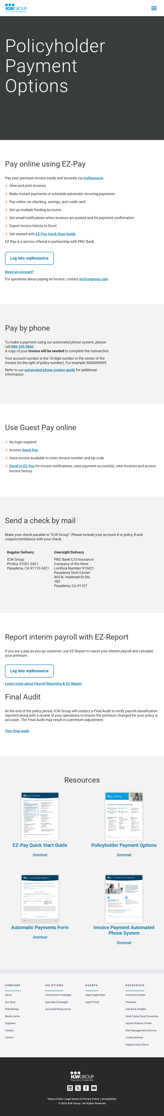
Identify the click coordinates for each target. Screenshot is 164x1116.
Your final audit (17, 731)
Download (40, 855)
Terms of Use (55, 1099)
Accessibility (109, 1099)
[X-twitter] (78, 1088)
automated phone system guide (49, 370)
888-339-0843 (22, 346)
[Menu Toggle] (154, 8)
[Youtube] (94, 1088)
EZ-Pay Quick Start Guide (56, 234)
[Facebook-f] (86, 1088)
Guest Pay (30, 450)
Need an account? (19, 272)
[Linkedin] (70, 1088)
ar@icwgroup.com (93, 279)
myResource (93, 178)
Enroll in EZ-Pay (22, 466)
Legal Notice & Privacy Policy (82, 1099)
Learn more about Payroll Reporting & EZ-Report (43, 684)
